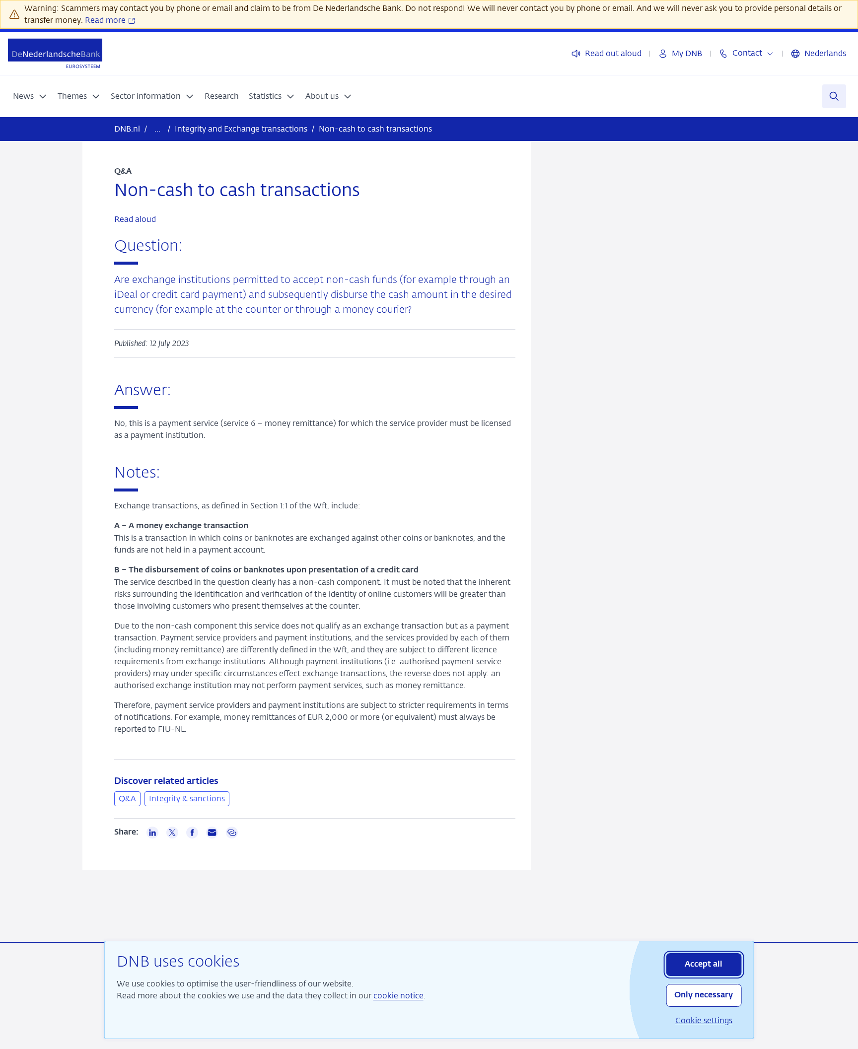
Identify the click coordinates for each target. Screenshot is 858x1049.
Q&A (127, 798)
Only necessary (703, 995)
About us (322, 96)
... (157, 129)
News (23, 96)
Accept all (703, 965)
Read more (106, 20)
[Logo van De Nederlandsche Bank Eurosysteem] (55, 53)
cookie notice (398, 995)
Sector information (146, 96)
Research (222, 96)
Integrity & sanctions (187, 798)
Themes (72, 96)
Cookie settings (703, 1020)
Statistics (265, 96)
